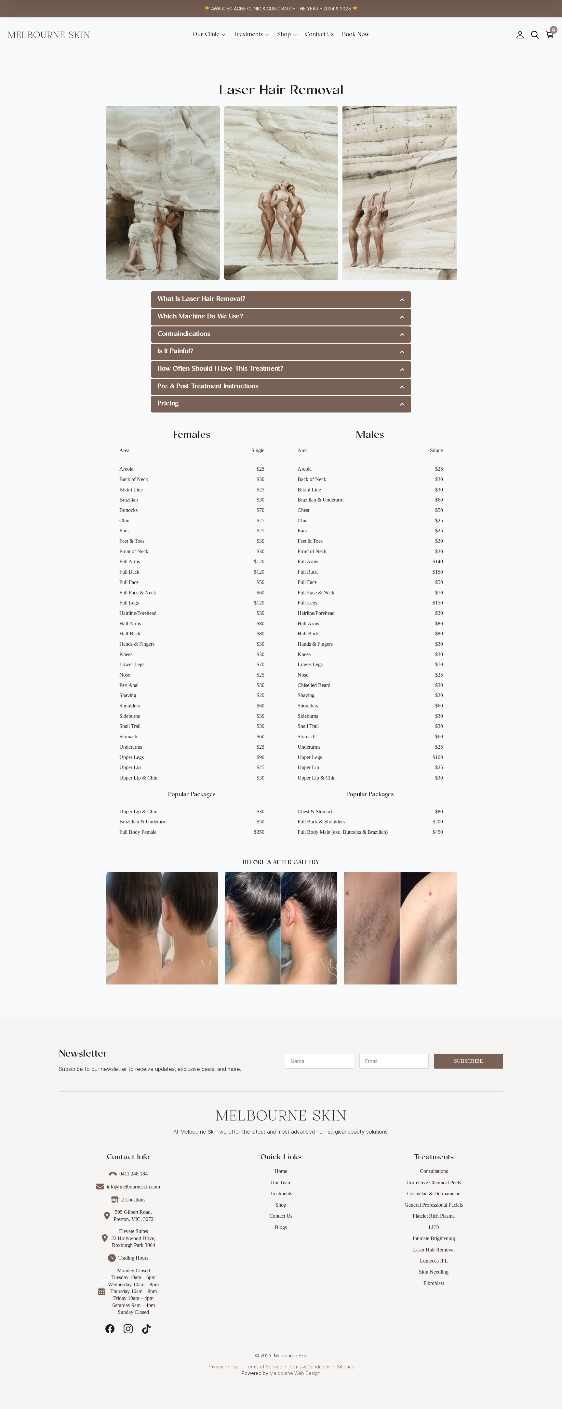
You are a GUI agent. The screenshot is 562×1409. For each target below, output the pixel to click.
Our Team (281, 1182)
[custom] (110, 1329)
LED (434, 1227)
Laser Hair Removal (434, 1249)
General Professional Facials (434, 1205)
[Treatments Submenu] (268, 35)
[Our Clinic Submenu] (225, 35)
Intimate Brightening (434, 1238)
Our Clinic (206, 34)
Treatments (248, 34)
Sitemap (346, 1366)
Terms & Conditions (309, 1366)
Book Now (355, 34)
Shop (284, 34)
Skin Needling (433, 1272)
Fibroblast (433, 1283)
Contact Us (280, 1216)
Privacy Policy (222, 1366)
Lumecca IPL (434, 1260)
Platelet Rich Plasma (434, 1216)
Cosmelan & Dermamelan (434, 1193)
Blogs (281, 1227)
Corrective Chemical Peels (434, 1182)
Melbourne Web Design (295, 1373)
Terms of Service (264, 1366)
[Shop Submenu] (296, 35)
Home (280, 1171)
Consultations (434, 1171)
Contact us (319, 34)
